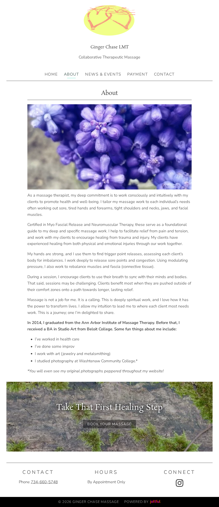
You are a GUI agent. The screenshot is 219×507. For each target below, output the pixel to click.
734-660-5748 (44, 482)
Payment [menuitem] (137, 74)
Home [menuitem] (51, 74)
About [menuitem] (71, 74)
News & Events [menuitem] (103, 74)
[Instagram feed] (179, 483)
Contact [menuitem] (164, 74)
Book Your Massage (109, 424)
